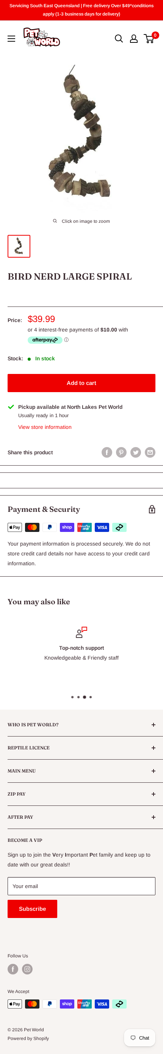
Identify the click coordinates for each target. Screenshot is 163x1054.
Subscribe (32, 908)
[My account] (134, 38)
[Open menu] (11, 39)
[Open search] (119, 38)
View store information (45, 427)
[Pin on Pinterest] (121, 452)
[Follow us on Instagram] (27, 969)
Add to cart (81, 383)
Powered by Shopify (28, 1038)
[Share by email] (150, 452)
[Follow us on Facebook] (13, 969)
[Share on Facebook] (107, 452)
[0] (149, 38)
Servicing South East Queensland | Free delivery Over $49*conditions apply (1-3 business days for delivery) (81, 10)
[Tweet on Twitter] (135, 452)
